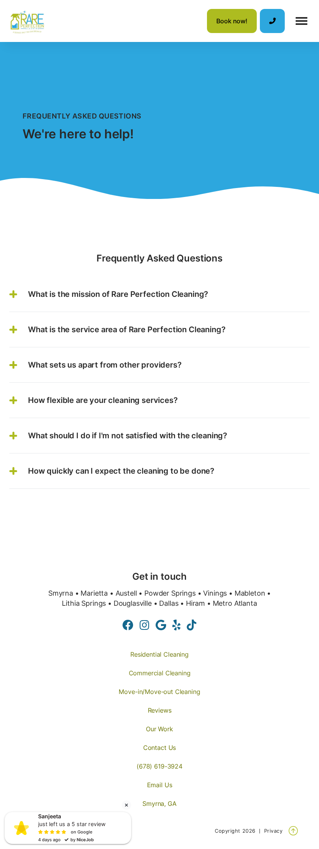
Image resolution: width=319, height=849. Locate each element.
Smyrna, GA (159, 803)
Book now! (231, 21)
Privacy (273, 831)
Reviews (160, 710)
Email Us (159, 785)
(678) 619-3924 (159, 766)
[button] (301, 21)
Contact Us (159, 747)
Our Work (159, 729)
